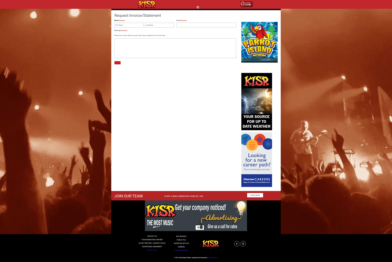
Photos (221, 3)
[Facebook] (236, 243)
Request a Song (178, 3)
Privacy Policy (152, 250)
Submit (117, 63)
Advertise (195, 3)
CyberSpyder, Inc (212, 257)
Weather (209, 3)
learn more (255, 195)
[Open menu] (198, 7)
